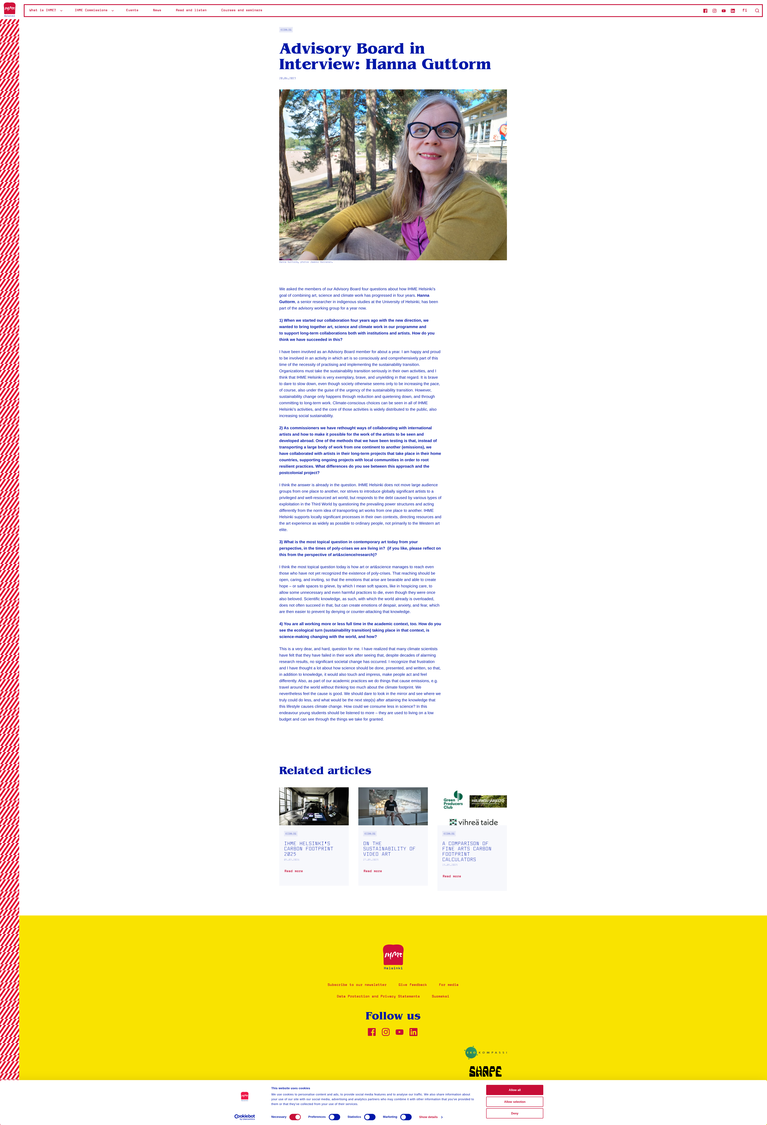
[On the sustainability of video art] (393, 836)
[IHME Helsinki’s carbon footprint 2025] (314, 836)
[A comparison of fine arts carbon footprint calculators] (472, 839)
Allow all (515, 1090)
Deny (514, 1113)
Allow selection (515, 1101)
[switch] (334, 1117)
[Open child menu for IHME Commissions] (112, 10)
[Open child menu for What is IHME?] (61, 10)
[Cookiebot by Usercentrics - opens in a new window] (244, 1117)
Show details (428, 1117)
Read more (294, 872)
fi (744, 11)
